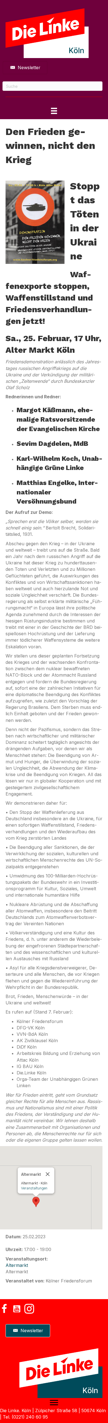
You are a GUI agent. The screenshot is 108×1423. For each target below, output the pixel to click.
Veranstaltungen (34, 1188)
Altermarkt (17, 1265)
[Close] (47, 1174)
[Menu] (54, 1402)
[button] (36, 1202)
